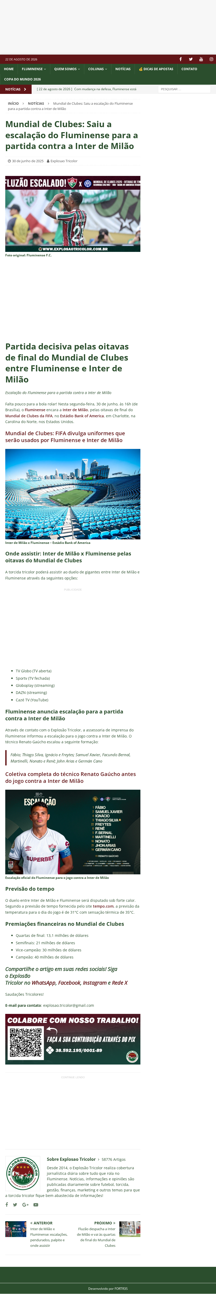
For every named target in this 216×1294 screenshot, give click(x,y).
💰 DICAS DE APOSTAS (156, 69)
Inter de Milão (75, 409)
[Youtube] (201, 59)
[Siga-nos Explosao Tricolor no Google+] (23, 1204)
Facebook (69, 982)
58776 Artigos (114, 1159)
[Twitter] (190, 59)
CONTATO (189, 69)
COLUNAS (96, 69)
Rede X (119, 982)
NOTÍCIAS (123, 69)
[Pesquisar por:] (184, 88)
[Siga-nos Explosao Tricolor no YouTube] (34, 1204)
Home (9, 69)
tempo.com (103, 906)
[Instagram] (211, 59)
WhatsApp (44, 982)
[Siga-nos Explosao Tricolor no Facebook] (6, 1204)
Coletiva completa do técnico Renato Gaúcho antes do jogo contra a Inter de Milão (70, 777)
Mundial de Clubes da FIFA (28, 415)
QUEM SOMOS (65, 69)
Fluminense (32, 69)
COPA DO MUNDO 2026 (22, 79)
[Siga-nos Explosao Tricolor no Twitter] (13, 1204)
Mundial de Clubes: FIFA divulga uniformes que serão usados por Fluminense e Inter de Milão (65, 437)
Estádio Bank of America (82, 415)
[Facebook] (180, 59)
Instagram (95, 982)
